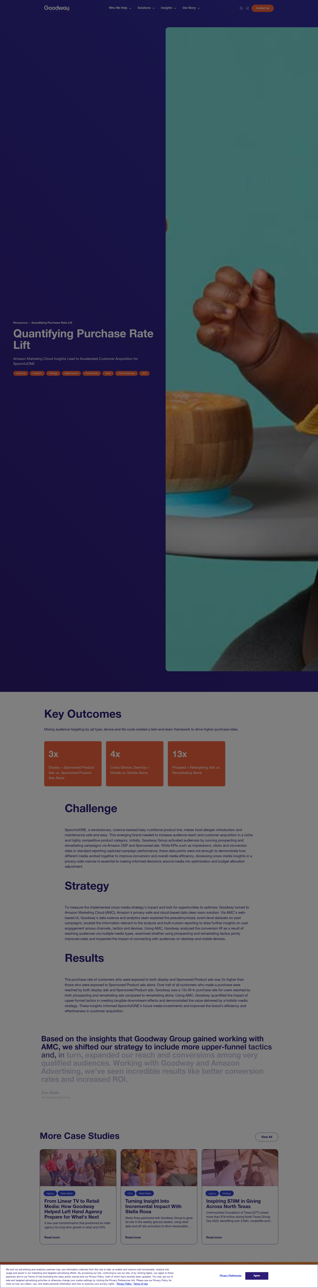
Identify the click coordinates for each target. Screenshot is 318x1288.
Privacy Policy (124, 1284)
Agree (257, 1276)
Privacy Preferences (230, 1276)
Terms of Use (140, 1284)
